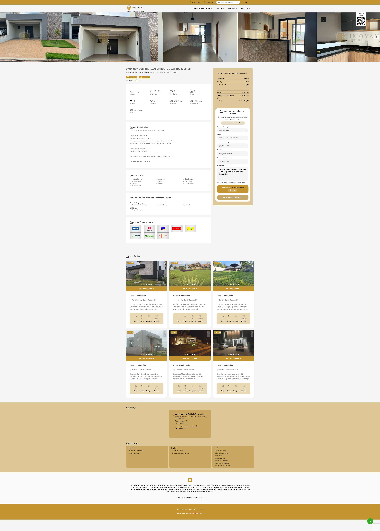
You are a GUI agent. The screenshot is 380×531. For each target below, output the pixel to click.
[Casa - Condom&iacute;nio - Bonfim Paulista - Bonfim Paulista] (136, 9)
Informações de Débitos (180, 453)
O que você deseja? (223, 127)
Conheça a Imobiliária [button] (202, 9)
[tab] (323, 19)
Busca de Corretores (136, 450)
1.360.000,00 (244, 92)
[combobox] (232, 130)
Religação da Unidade (222, 466)
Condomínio (133, 72)
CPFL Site (218, 455)
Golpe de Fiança (134, 453)
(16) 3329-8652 (180, 423)
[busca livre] (238, 2)
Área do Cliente (195, 2)
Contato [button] (245, 9)
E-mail (219, 150)
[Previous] (129, 273)
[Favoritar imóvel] (164, 263)
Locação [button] (232, 9)
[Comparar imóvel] (164, 266)
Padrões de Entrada (222, 463)
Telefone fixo (224, 158)
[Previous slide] (3, 37)
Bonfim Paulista (144, 72)
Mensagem (220, 165)
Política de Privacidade (184, 498)
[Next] (164, 273)
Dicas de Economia (221, 460)
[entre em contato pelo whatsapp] (368, 519)
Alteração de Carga (221, 453)
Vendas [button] (220, 9)
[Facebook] (190, 480)
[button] (245, 2)
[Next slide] (376, 37)
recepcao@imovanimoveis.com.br (186, 426)
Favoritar (132, 77)
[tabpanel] (190, 37)
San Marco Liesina (162, 198)
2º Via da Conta (177, 450)
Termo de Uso (198, 498)
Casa (127, 72)
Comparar (145, 77)
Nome (219, 134)
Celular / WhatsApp (223, 142)
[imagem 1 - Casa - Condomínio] (146, 273)
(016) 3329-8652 (209, 2)
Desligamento (220, 458)
